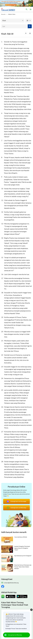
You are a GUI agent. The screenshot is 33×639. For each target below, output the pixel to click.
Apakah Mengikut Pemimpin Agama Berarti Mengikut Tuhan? (22, 548)
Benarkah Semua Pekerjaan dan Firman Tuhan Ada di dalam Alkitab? (22, 566)
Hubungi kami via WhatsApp (15, 635)
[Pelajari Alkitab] (8, 9)
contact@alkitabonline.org (11, 582)
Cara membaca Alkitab (20, 537)
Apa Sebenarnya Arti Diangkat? (22, 555)
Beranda (3, 14)
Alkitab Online (11, 14)
